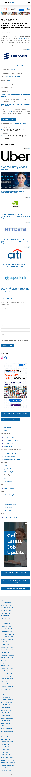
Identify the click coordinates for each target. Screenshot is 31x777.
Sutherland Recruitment (7, 678)
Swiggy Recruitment (6, 713)
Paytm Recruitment (6, 734)
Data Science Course (9, 437)
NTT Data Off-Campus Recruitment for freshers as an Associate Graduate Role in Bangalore (15, 241)
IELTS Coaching (8, 510)
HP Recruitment (5, 615)
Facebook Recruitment (7, 741)
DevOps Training (8, 481)
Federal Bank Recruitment (7, 655)
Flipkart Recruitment (6, 768)
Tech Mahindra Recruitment (8, 608)
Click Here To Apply (8, 119)
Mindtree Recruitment (6, 610)
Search (29, 3)
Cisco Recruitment (5, 697)
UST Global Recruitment (7, 639)
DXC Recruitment (5, 642)
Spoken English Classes (10, 504)
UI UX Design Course (9, 456)
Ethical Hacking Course (10, 472)
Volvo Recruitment (5, 623)
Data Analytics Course (9, 443)
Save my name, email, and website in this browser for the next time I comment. (15, 341)
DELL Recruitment (5, 671)
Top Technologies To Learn (10, 420)
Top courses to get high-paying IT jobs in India (15, 414)
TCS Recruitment (5, 715)
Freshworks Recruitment (7, 684)
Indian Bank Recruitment (7, 765)
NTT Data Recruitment (7, 757)
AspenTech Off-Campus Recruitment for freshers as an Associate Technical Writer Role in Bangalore (15, 289)
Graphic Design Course (10, 453)
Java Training (7, 427)
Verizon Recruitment (6, 676)
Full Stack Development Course (12, 459)
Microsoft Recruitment (7, 668)
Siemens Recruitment (6, 621)
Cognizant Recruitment (7, 600)
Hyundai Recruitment (6, 710)
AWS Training (7, 478)
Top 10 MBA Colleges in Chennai (15, 589)
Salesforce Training (9, 488)
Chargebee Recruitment (7, 686)
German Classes (8, 507)
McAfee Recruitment (6, 681)
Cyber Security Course (9, 469)
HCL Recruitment (5, 723)
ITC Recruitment (5, 736)
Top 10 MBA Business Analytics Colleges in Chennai (15, 581)
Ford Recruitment (5, 692)
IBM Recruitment (5, 665)
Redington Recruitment (7, 673)
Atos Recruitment (5, 744)
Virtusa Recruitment (6, 694)
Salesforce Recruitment (7, 699)
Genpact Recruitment (6, 770)
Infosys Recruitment (6, 602)
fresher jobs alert (23, 38)
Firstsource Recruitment (7, 631)
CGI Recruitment (5, 726)
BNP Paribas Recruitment (7, 626)
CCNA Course (7, 466)
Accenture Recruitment (7, 718)
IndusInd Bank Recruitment (8, 762)
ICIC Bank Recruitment (7, 647)
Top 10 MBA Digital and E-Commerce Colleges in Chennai (15, 573)
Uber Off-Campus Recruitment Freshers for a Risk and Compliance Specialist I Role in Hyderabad (15, 167)
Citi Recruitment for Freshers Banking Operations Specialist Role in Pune (13, 265)
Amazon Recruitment (6, 605)
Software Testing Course (10, 495)
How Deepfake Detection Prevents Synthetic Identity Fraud (12, 192)
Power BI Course (8, 446)
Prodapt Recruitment (6, 629)
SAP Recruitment (5, 755)
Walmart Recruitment (6, 702)
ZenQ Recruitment (5, 644)
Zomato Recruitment (6, 747)
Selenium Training (8, 498)
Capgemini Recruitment (7, 657)
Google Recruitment (6, 663)
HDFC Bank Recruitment (7, 760)
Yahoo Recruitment (6, 689)
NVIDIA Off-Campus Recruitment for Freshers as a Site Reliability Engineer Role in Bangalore (15, 216)
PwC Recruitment (5, 652)
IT (18, 99)
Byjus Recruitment (5, 707)
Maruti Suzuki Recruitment (8, 634)
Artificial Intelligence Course (11, 440)
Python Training (8, 430)
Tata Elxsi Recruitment (7, 650)
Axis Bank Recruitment (7, 705)
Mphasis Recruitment (6, 728)
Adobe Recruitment (6, 739)
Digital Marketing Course (10, 517)
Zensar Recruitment (6, 752)
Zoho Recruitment (5, 720)
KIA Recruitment (5, 749)
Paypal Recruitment (6, 618)
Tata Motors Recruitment (7, 636)
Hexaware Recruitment (7, 731)
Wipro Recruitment (6, 660)
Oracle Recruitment (6, 613)
